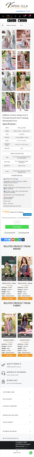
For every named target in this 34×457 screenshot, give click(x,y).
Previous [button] (3, 266)
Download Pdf (24, 233)
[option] (9, 275)
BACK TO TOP (17, 453)
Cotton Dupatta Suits (24, 171)
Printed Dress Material (19, 171)
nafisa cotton (17, 131)
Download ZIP (10, 233)
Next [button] (31, 266)
